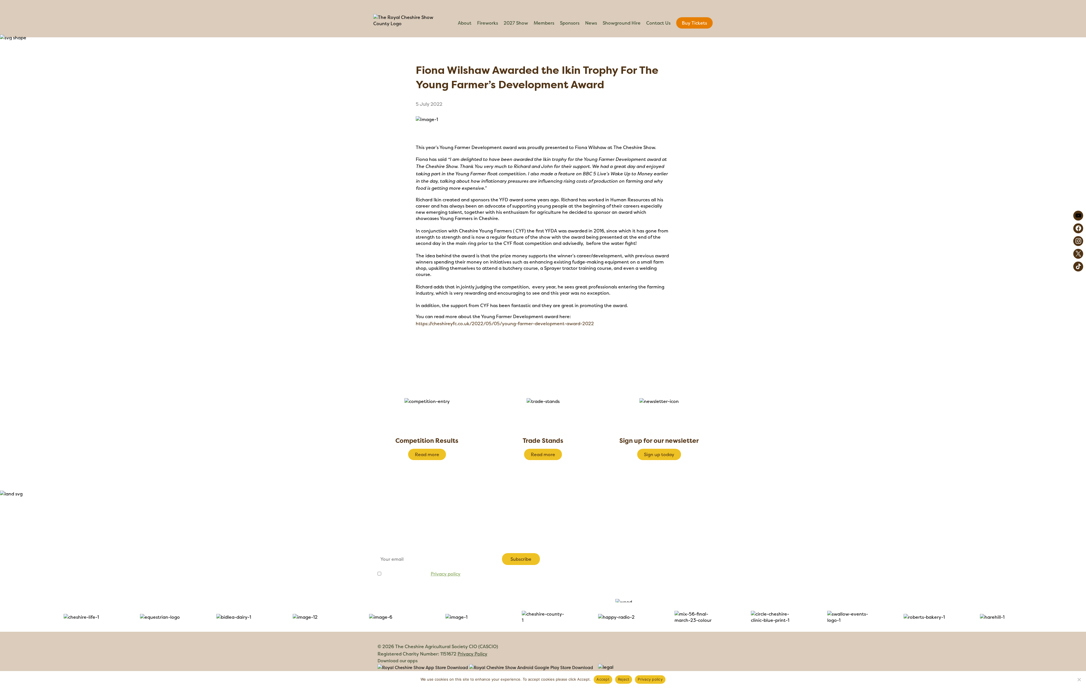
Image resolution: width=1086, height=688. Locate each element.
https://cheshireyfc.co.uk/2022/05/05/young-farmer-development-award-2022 (505, 323)
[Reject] (1079, 679)
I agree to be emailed (421, 574)
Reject (624, 679)
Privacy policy (445, 574)
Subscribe (520, 559)
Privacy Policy (472, 654)
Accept (602, 679)
